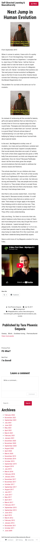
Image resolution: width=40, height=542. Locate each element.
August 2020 (9, 448)
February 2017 (10, 505)
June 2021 (8, 425)
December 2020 (10, 441)
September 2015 (11, 507)
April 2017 (8, 500)
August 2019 (9, 466)
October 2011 (9, 528)
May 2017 (8, 497)
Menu (34, 4)
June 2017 (8, 495)
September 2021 (11, 420)
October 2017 (9, 484)
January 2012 (9, 523)
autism (21, 311)
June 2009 (8, 531)
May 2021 (8, 428)
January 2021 (9, 438)
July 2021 (8, 423)
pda (35, 314)
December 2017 (10, 479)
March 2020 (9, 453)
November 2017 (10, 482)
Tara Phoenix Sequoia (14, 307)
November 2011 (10, 525)
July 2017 (8, 492)
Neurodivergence (28, 311)
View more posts (8, 336)
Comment (32, 394)
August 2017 (9, 489)
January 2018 (9, 477)
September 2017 (11, 487)
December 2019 (10, 456)
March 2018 (9, 472)
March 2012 (9, 518)
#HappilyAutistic (13, 311)
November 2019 (10, 459)
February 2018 (10, 474)
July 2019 (8, 469)
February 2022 (10, 415)
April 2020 (8, 451)
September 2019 (11, 464)
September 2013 (11, 510)
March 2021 (9, 433)
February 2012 (10, 520)
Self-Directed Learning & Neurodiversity (13, 3)
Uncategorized (20, 309)
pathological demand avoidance (23, 314)
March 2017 (9, 502)
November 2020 (10, 443)
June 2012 (8, 513)
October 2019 (9, 461)
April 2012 (8, 515)
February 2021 (10, 435)
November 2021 (10, 418)
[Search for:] (13, 403)
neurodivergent (8, 314)
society (20, 316)
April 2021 (8, 430)
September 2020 (11, 446)
